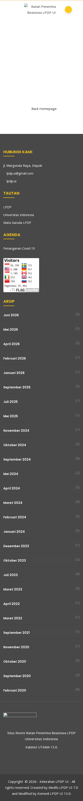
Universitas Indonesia (18, 215)
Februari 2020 (14, 690)
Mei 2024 (10, 474)
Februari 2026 (14, 358)
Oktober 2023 (14, 560)
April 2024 (11, 488)
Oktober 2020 (14, 661)
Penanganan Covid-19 (19, 248)
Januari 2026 (14, 373)
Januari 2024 (14, 531)
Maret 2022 (12, 618)
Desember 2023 (16, 546)
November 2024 (16, 430)
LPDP (7, 207)
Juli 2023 (10, 575)
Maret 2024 (12, 503)
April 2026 (11, 344)
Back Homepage (44, 108)
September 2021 (16, 632)
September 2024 (17, 459)
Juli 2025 (10, 402)
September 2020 (17, 676)
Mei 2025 (10, 416)
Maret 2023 (12, 589)
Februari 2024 (14, 517)
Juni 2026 (11, 315)
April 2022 (11, 604)
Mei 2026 (10, 329)
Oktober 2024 (14, 445)
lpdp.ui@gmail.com (20, 173)
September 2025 (17, 387)
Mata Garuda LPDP (17, 223)
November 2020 (16, 647)
